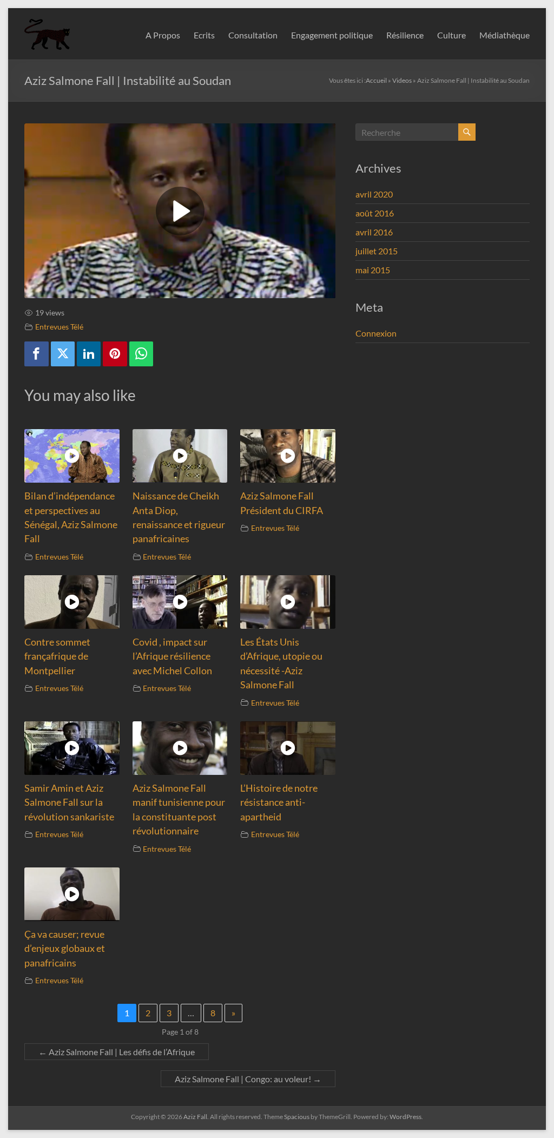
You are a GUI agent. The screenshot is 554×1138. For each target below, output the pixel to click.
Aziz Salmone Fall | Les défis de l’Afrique (116, 1052)
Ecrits (204, 35)
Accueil (376, 80)
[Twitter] (63, 354)
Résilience (405, 35)
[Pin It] (115, 354)
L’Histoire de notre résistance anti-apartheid (279, 802)
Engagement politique (332, 35)
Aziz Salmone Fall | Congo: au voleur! (248, 1079)
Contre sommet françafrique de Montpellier (57, 656)
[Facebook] (36, 354)
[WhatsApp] (141, 354)
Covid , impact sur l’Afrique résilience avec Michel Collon (172, 656)
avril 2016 (374, 232)
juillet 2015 (376, 251)
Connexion (376, 333)
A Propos (163, 35)
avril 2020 (374, 194)
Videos (402, 80)
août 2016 (374, 213)
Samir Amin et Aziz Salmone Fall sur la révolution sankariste (69, 802)
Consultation (253, 35)
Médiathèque (504, 35)
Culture (451, 35)
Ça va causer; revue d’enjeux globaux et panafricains (64, 949)
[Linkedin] (89, 354)
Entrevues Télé (59, 326)
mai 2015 (372, 270)
